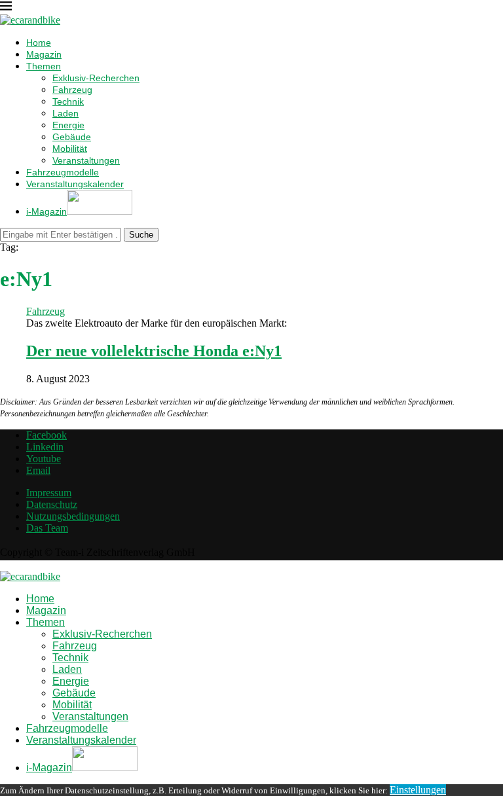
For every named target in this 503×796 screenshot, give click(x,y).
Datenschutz (51, 504)
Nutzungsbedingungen (73, 516)
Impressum (48, 492)
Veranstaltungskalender (75, 184)
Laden (65, 113)
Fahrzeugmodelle (62, 172)
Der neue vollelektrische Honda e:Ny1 (154, 350)
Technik (68, 101)
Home (38, 42)
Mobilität (69, 148)
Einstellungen (418, 789)
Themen (43, 66)
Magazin (44, 54)
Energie (68, 125)
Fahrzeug (72, 89)
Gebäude (71, 137)
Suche (141, 235)
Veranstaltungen (86, 160)
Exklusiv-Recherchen (96, 78)
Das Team (47, 528)
